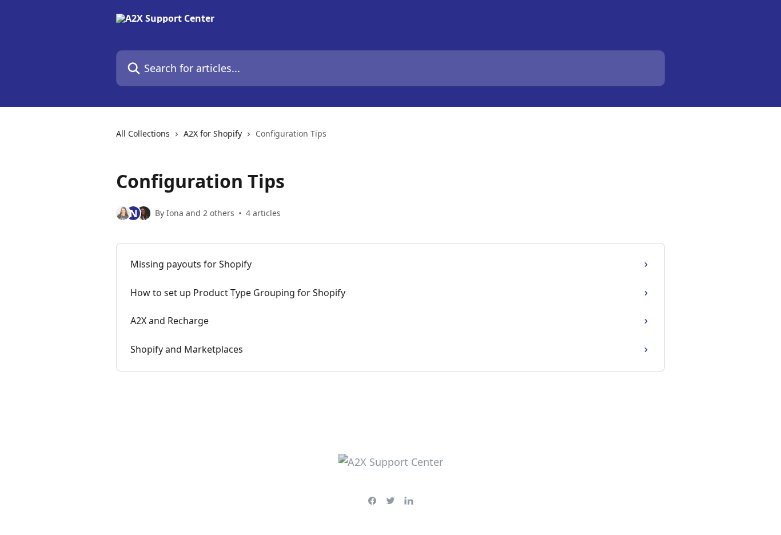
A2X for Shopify (213, 133)
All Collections (143, 133)
